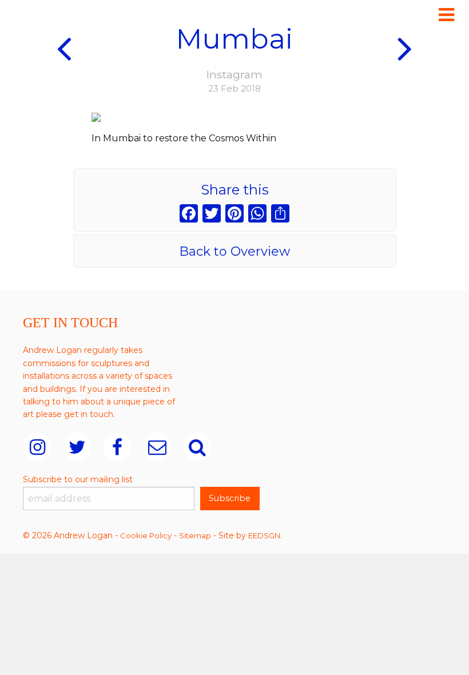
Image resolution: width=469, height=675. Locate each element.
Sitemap (195, 535)
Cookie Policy (146, 535)
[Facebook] (188, 214)
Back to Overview (234, 251)
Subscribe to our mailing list (78, 479)
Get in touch (70, 322)
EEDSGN (264, 535)
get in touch (88, 414)
